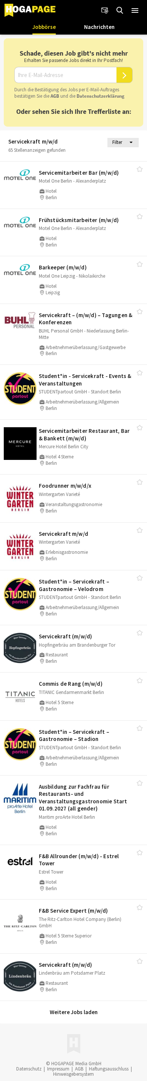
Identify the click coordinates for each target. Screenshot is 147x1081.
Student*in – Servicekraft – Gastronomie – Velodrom (74, 585)
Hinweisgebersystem (73, 1074)
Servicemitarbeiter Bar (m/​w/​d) (79, 172)
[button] (134, 10)
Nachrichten (99, 26)
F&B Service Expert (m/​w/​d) (73, 910)
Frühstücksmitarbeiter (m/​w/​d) (79, 220)
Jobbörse (44, 26)
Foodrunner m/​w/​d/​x (65, 485)
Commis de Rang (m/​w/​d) (71, 683)
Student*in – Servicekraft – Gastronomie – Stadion (74, 735)
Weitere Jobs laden (74, 1012)
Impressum (58, 1069)
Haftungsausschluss (109, 1069)
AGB (55, 96)
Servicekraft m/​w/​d (64, 533)
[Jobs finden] (119, 10)
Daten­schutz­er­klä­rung (100, 96)
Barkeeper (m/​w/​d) (63, 267)
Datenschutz (28, 1069)
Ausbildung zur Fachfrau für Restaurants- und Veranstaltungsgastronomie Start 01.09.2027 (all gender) (83, 797)
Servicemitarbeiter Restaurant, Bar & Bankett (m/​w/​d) (84, 434)
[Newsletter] (104, 10)
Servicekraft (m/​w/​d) (65, 636)
